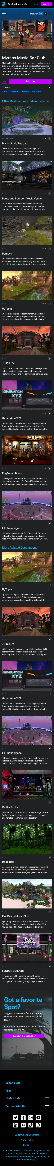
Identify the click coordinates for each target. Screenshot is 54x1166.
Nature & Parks (8, 138)
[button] (16, 4)
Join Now (30, 81)
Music (4, 53)
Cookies (27, 1145)
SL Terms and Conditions (27, 1135)
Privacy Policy (27, 1140)
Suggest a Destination (24, 1036)
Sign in (37, 4)
